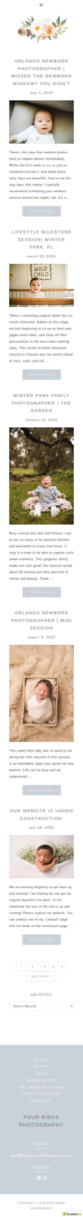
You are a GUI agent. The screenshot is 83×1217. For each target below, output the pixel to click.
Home (41, 1059)
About (41, 1066)
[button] (41, 4)
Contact (42, 1101)
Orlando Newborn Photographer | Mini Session (41, 620)
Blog (42, 1073)
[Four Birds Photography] (41, 29)
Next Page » (41, 976)
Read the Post (41, 211)
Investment (42, 1080)
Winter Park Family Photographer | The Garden (41, 403)
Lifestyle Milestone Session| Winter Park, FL (42, 239)
